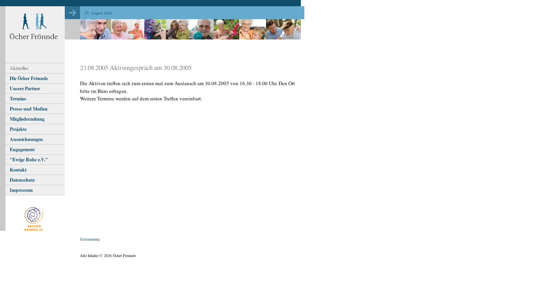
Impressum (21, 190)
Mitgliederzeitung (27, 119)
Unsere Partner (25, 88)
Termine (18, 98)
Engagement (22, 149)
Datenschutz (22, 180)
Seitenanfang (90, 239)
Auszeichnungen (26, 139)
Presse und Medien (29, 108)
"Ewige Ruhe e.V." (29, 159)
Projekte (18, 129)
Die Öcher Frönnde (29, 78)
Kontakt (18, 169)
